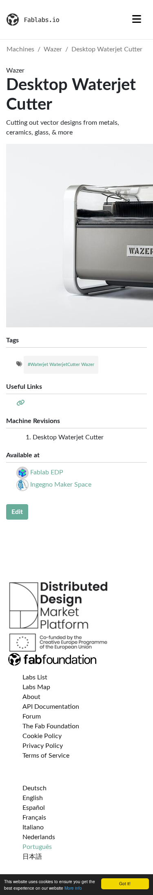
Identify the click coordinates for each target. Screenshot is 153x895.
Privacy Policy (42, 746)
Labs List (34, 677)
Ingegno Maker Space (60, 484)
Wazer (53, 49)
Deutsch (34, 788)
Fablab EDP (46, 472)
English (32, 798)
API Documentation (50, 706)
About (31, 697)
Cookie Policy (42, 736)
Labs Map (36, 687)
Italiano (33, 827)
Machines (20, 49)
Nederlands (38, 837)
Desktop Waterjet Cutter (106, 49)
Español (33, 808)
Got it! (125, 883)
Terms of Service (45, 755)
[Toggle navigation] (136, 19)
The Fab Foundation (50, 726)
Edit (17, 512)
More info (73, 888)
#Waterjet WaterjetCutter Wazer (61, 364)
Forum (31, 716)
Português (37, 847)
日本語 (32, 856)
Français (34, 817)
